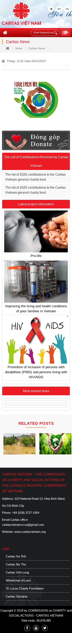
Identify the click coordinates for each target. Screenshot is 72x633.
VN (67, 9)
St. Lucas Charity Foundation (21, 588)
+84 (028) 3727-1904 (25, 512)
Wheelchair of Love (14, 580)
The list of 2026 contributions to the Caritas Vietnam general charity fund (35, 177)
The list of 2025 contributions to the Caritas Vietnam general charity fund (35, 190)
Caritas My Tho (12, 564)
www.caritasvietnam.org (30, 531)
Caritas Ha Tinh (12, 556)
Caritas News (36, 48)
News (18, 48)
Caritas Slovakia (12, 596)
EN (59, 9)
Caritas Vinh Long (13, 572)
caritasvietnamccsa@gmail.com (23, 524)
